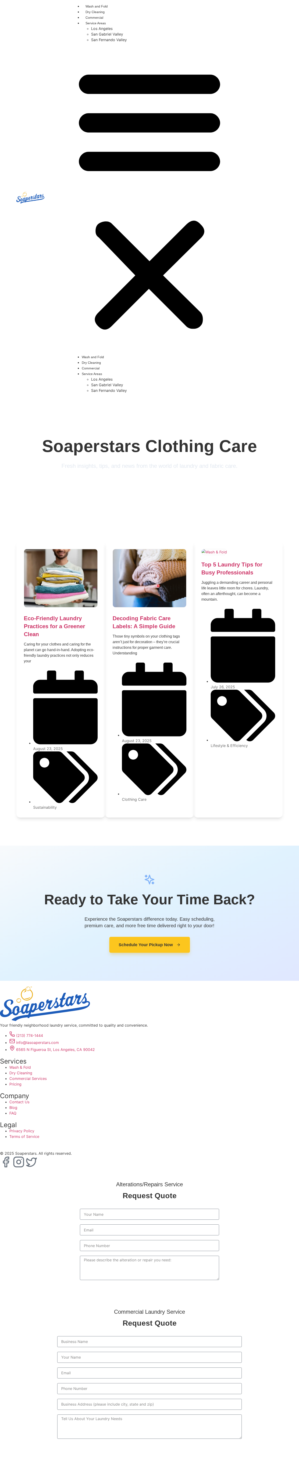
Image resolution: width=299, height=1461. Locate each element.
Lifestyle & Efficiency (229, 745)
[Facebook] (6, 1162)
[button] (149, 198)
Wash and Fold (96, 6)
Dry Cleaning (95, 12)
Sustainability (45, 807)
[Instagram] (19, 1162)
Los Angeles (102, 28)
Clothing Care (134, 799)
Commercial (94, 17)
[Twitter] (31, 1162)
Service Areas (95, 23)
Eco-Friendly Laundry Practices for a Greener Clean (54, 626)
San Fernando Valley (109, 39)
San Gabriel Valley (107, 34)
